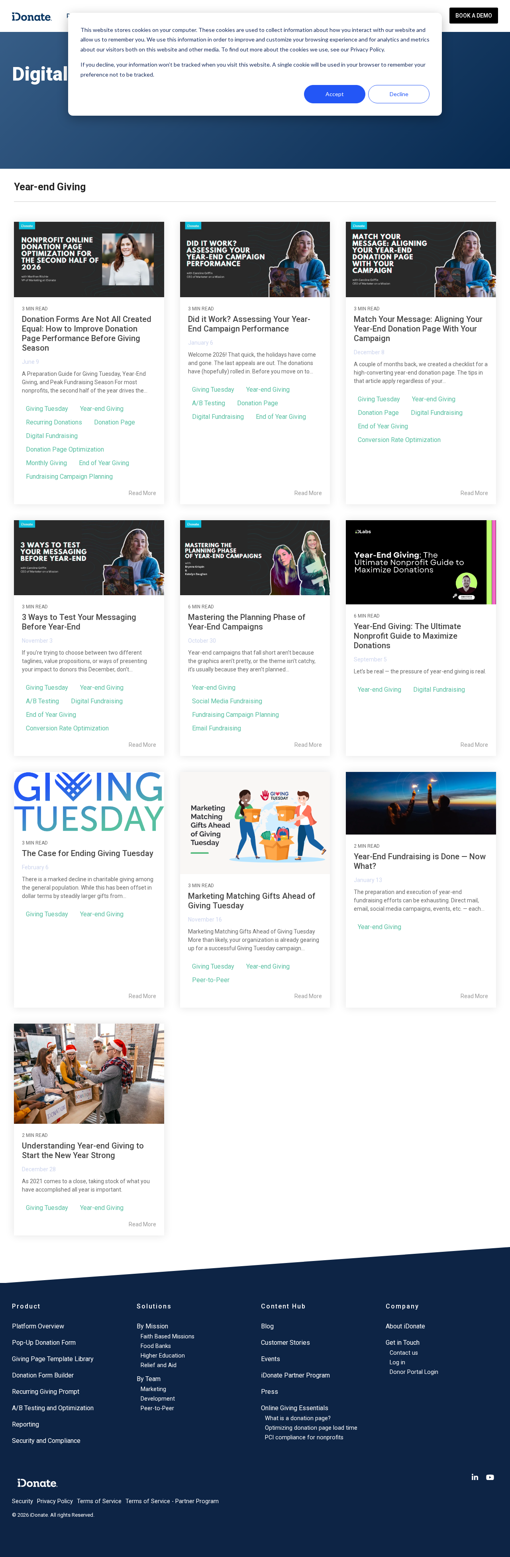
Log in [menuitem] (397, 1362)
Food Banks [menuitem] (156, 1346)
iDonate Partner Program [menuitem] (295, 1375)
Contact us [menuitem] (404, 1353)
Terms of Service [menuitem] (99, 1501)
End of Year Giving (104, 463)
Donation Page (114, 422)
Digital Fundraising (52, 436)
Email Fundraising (216, 728)
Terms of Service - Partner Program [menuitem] (172, 1501)
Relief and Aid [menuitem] (159, 1365)
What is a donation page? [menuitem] (298, 1418)
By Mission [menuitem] (152, 1326)
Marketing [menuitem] (153, 1389)
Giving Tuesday (47, 408)
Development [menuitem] (158, 1398)
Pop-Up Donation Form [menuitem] (44, 1342)
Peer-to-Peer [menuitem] (157, 1408)
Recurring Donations (54, 422)
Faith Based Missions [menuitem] (167, 1336)
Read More (142, 493)
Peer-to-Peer (211, 980)
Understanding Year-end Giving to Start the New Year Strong (83, 1150)
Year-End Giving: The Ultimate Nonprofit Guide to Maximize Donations (407, 636)
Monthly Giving (46, 463)
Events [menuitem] (270, 1359)
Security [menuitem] (22, 1501)
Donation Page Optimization (65, 449)
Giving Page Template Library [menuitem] (53, 1359)
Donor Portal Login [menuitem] (414, 1372)
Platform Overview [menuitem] (38, 1326)
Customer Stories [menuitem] (285, 1342)
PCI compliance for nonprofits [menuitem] (304, 1437)
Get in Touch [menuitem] (403, 1342)
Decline (399, 94)
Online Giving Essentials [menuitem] (294, 1408)
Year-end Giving (102, 408)
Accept (335, 94)
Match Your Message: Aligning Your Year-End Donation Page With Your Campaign (418, 328)
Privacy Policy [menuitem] (55, 1501)
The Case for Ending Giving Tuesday (87, 853)
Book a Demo (473, 15)
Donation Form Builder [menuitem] (43, 1375)
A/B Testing (208, 403)
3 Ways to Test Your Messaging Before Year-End (79, 621)
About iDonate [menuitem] (405, 1326)
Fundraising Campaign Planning (69, 476)
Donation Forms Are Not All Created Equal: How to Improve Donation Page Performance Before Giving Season (86, 333)
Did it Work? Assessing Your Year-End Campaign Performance (249, 324)
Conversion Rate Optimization (399, 440)
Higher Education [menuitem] (163, 1355)
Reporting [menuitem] (25, 1424)
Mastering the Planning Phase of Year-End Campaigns (247, 621)
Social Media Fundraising (227, 701)
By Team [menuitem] (149, 1379)
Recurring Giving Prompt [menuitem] (45, 1391)
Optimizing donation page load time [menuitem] (311, 1428)
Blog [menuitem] (267, 1326)
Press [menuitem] (269, 1391)
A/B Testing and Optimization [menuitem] (53, 1408)
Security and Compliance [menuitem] (46, 1441)
